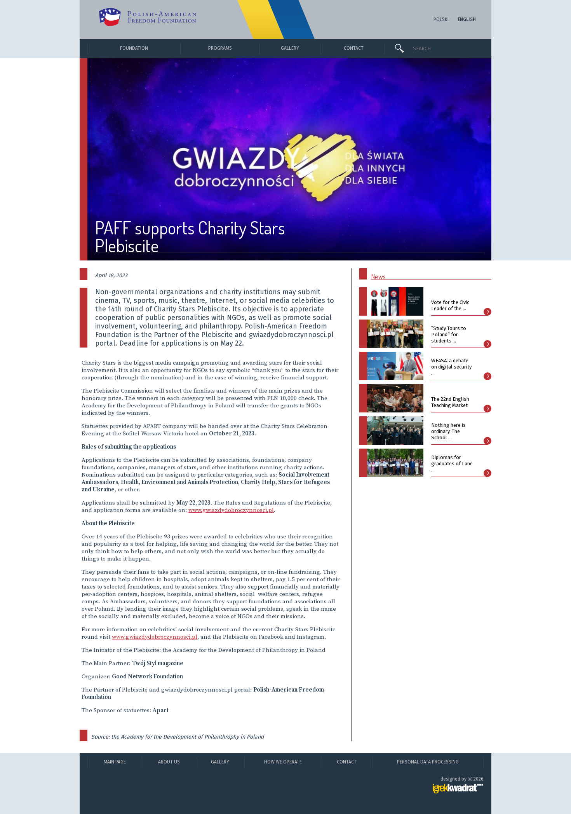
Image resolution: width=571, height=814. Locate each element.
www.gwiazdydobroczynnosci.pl (231, 510)
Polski (441, 19)
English (467, 19)
